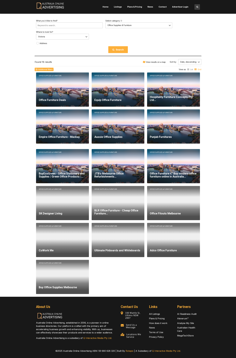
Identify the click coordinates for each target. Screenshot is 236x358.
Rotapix (129, 351)
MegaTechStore (185, 335)
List (191, 69)
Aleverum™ (183, 318)
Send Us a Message (131, 326)
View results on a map (156, 62)
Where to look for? (44, 32)
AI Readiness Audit (187, 314)
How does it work (158, 323)
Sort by (173, 62)
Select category (112, 21)
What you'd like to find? (46, 21)
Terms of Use (156, 332)
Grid (199, 69)
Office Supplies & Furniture (50, 76)
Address (43, 43)
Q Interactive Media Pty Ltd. (97, 338)
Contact (163, 7)
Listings (118, 7)
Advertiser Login (180, 7)
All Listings (154, 314)
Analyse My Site (185, 323)
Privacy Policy (156, 337)
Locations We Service (133, 335)
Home (105, 7)
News (150, 7)
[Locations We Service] (122, 334)
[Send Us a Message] (122, 325)
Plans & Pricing (134, 7)
